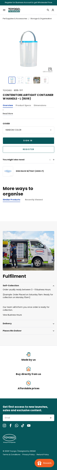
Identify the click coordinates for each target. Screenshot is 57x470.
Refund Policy (43, 454)
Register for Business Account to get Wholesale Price (28, 2)
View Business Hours (12, 315)
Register (28, 149)
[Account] (52, 10)
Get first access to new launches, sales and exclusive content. (25, 408)
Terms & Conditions (11, 454)
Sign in (27, 140)
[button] (11, 80)
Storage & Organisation (41, 18)
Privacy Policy (28, 454)
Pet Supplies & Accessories (15, 18)
